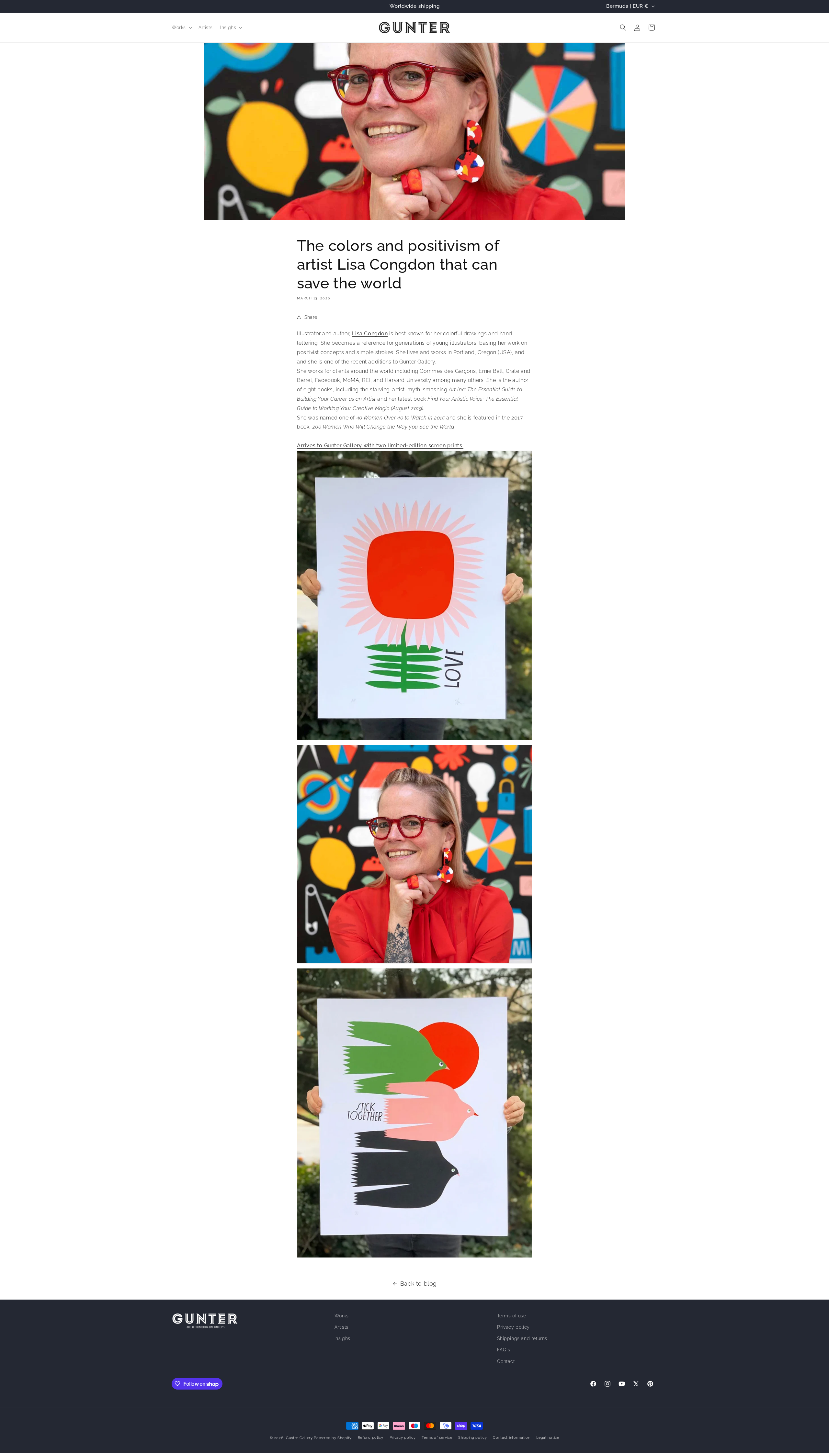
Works (342, 1315)
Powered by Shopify (333, 1438)
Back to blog (418, 1283)
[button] (181, 27)
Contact (506, 1361)
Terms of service (437, 1438)
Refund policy (370, 1438)
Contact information (511, 1438)
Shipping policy (472, 1438)
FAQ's (503, 1349)
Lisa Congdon (370, 333)
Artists (341, 1327)
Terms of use (511, 1315)
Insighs (342, 1338)
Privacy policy (513, 1327)
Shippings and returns (522, 1338)
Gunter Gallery (299, 1438)
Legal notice (547, 1438)
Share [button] (310, 317)
